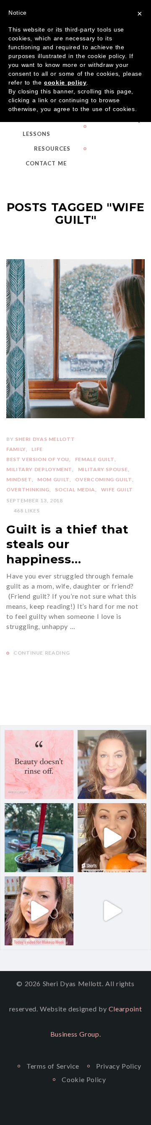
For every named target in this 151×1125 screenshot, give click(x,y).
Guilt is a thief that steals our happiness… (67, 544)
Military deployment (39, 469)
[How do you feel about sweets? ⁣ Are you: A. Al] (39, 837)
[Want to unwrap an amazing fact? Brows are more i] (112, 764)
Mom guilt (53, 479)
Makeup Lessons (36, 126)
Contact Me (46, 163)
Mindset (18, 479)
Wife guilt (117, 489)
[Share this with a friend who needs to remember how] (39, 764)
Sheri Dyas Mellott (45, 439)
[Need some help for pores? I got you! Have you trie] (112, 837)
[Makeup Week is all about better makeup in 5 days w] (39, 910)
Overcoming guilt (103, 479)
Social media (75, 489)
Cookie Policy (84, 1079)
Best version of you (37, 459)
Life (37, 449)
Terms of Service (52, 1066)
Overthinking (27, 489)
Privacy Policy (118, 1066)
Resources (52, 148)
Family (16, 449)
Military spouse (103, 469)
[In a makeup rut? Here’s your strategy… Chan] (112, 910)
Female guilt (95, 459)
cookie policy (65, 82)
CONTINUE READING (41, 653)
